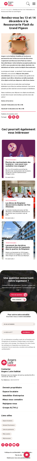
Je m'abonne (26, 332)
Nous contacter (16, 299)
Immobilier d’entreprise (13, 395)
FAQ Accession (7, 438)
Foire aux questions (16, 294)
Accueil (3, 9)
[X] (13, 117)
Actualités (9, 9)
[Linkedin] (17, 117)
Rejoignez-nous (10, 403)
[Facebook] (10, 117)
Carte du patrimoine (8, 429)
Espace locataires (7, 420)
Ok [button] (28, 3)
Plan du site (18, 455)
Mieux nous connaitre (13, 399)
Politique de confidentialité (12, 452)
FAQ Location (6, 434)
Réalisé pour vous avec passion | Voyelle (18, 458)
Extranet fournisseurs (9, 425)
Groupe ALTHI (9, 407)
